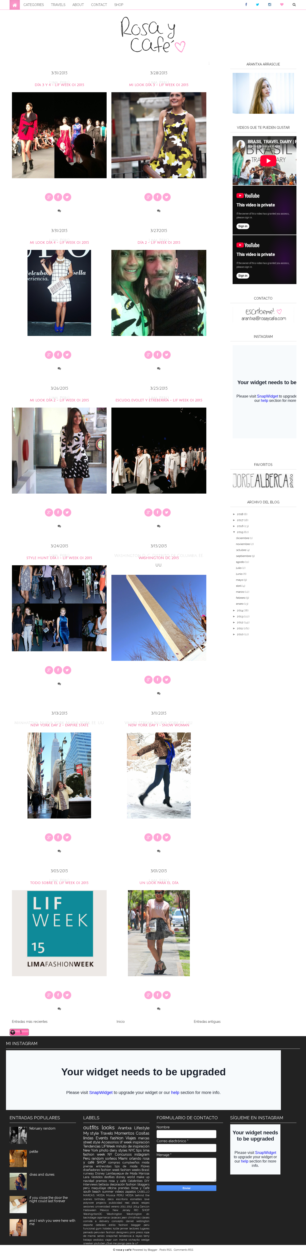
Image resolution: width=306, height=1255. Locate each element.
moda (145, 1162)
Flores (145, 1166)
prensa (89, 1166)
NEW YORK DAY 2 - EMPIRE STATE (59, 725)
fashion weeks (131, 1170)
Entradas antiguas (207, 1021)
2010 (240, 634)
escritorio (123, 1199)
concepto (119, 1221)
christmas (135, 1217)
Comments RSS (183, 1249)
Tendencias (92, 1146)
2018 (240, 514)
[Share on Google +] (49, 197)
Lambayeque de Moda (122, 1173)
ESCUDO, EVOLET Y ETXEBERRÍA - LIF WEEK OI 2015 (158, 400)
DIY (146, 1181)
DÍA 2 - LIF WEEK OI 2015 (158, 242)
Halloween (91, 1210)
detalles (102, 1225)
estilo (114, 1225)
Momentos (125, 1133)
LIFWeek (109, 1146)
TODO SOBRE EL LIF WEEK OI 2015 (59, 883)
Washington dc (137, 1214)
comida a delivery (97, 1221)
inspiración (141, 1142)
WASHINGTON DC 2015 (159, 558)
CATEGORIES (33, 5)
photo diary (108, 1150)
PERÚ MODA (126, 1195)
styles (123, 1150)
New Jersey (123, 1210)
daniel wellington (137, 1221)
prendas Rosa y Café (133, 1188)
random (98, 1158)
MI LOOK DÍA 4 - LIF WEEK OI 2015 (59, 242)
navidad (89, 1181)
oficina (113, 1188)
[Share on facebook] (58, 197)
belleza (104, 1184)
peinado (88, 1232)
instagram (141, 1154)
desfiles (110, 1177)
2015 (240, 532)
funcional (89, 1228)
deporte (89, 1225)
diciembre (243, 538)
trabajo (88, 1239)
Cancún (144, 1206)
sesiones (89, 1206)
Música (111, 1195)
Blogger (153, 1249)
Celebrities (136, 1181)
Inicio (121, 1021)
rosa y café (118, 1181)
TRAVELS (58, 5)
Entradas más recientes (30, 1021)
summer (108, 1191)
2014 (240, 610)
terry (146, 1236)
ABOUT (78, 5)
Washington (116, 1214)
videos (120, 1191)
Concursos (124, 1154)
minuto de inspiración (132, 1146)
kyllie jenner (121, 1228)
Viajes (132, 1138)
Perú (87, 1158)
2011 (240, 628)
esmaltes (137, 1199)
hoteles (108, 1228)
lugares (144, 1228)
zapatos (131, 1191)
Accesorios (110, 1142)
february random (42, 1128)
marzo (240, 591)
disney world (126, 1177)
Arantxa (126, 1128)
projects (102, 1202)
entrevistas (105, 1166)
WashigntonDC (95, 1214)
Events (103, 1138)
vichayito (134, 1239)
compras (115, 1162)
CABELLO (143, 1191)
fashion (118, 1138)
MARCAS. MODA (94, 1195)
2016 (240, 526)
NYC (133, 1150)
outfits (92, 1127)
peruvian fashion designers (112, 1232)
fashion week (110, 1170)
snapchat (112, 1236)
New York (91, 1150)
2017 (240, 520)
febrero (241, 597)
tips (139, 1150)
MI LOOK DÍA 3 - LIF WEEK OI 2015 (158, 85)
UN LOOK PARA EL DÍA (158, 883)
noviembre (243, 544)
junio (239, 574)
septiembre (244, 556)
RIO (138, 1210)
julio (239, 568)
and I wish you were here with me (52, 1222)
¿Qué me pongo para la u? (122, 1243)
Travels (107, 1133)
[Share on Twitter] (67, 197)
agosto (240, 562)
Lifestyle (141, 1128)
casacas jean (119, 1217)
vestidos (99, 1239)
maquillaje (99, 1188)
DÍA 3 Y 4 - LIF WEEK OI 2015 (59, 85)
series (101, 1236)
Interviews (91, 1184)
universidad (103, 1206)
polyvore (89, 1202)
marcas (143, 1138)
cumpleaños (132, 1162)
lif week (126, 1142)
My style (91, 1133)
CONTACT (99, 5)
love (146, 1199)
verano (115, 1206)
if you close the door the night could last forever (48, 1199)
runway (89, 1173)
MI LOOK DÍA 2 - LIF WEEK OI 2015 (59, 400)
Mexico (106, 1210)
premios (102, 1181)
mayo (240, 580)
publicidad (117, 1202)
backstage (90, 1217)
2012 (240, 622)
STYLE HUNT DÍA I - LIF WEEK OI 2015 (59, 558)
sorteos (111, 1158)
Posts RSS (165, 1249)
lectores (134, 1228)
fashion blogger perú (134, 1225)
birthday (101, 1199)
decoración (118, 1184)
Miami (123, 1158)
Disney (100, 1173)
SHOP (118, 5)
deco (112, 1199)
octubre (241, 550)
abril (239, 585)
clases (145, 1217)
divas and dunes (42, 1174)
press (140, 1232)
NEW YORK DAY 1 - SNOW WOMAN (158, 725)
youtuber (100, 1243)
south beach (92, 1191)
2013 (240, 616)
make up (143, 1177)
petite (33, 1151)
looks (110, 1127)
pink (133, 1232)
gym (99, 1228)
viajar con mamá (116, 1239)
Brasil (145, 1170)
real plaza (133, 1202)
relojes (145, 1202)
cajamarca (104, 1217)
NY (111, 1154)
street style (92, 1142)
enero (240, 603)
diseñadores (92, 1170)
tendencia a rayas (131, 1236)
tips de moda (128, 1166)
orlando (136, 1158)
